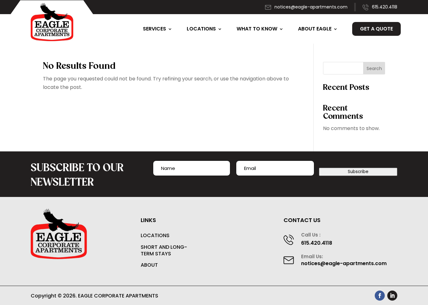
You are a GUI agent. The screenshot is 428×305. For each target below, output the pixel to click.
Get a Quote (376, 28)
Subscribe (358, 172)
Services (154, 28)
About (149, 265)
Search (374, 68)
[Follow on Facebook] (380, 296)
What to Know (257, 28)
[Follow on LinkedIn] (392, 296)
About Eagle (314, 28)
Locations (201, 28)
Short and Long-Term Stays (164, 250)
